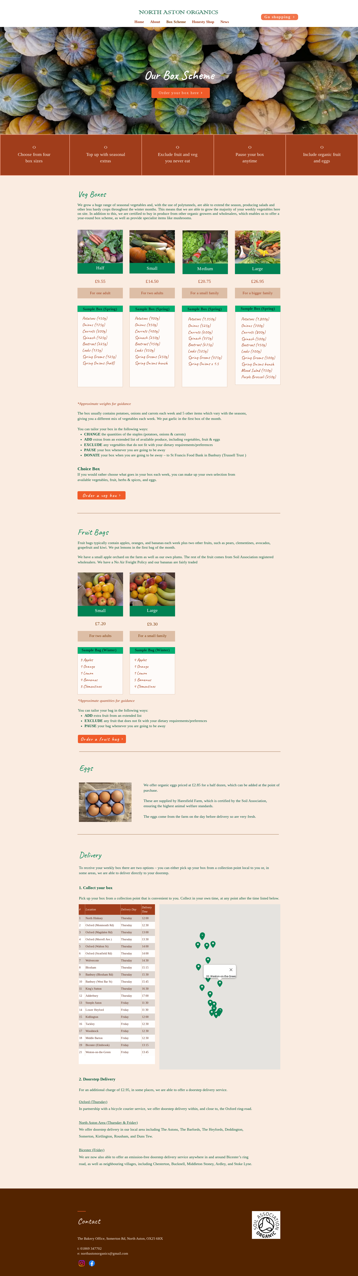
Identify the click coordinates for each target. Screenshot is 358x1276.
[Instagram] (82, 1263)
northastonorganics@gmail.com (104, 1253)
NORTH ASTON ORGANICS (178, 13)
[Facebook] (92, 1263)
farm (184, 816)
